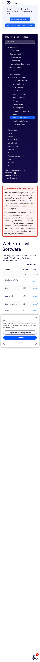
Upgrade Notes (13, 140)
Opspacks (11, 153)
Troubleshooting (14, 156)
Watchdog (16, 114)
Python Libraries (18, 104)
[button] (35, 657)
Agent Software (18, 84)
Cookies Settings (20, 343)
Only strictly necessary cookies (20, 332)
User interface (15, 74)
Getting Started (13, 47)
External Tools (18, 87)
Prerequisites (13, 130)
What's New (9, 173)
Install (10, 133)
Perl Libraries (17, 101)
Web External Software (21, 118)
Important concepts (17, 71)
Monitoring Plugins (19, 94)
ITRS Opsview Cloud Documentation (19, 25)
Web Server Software (20, 121)
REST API (11, 162)
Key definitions (15, 67)
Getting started (15, 57)
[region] (20, 331)
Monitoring (11, 149)
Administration (13, 143)
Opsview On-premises (22, 9)
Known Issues (10, 178)
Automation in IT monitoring (20, 64)
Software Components (21, 111)
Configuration (13, 146)
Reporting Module (19, 108)
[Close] (36, 317)
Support (11, 166)
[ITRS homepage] (20, 2)
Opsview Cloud (15, 54)
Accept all (20, 338)
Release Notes (10, 175)
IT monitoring (15, 61)
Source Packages (19, 124)
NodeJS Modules (19, 97)
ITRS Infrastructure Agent (14, 170)
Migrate (10, 136)
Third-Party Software (17, 77)
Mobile (10, 159)
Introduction (14, 50)
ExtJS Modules (18, 91)
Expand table (32, 264)
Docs (9, 9)
